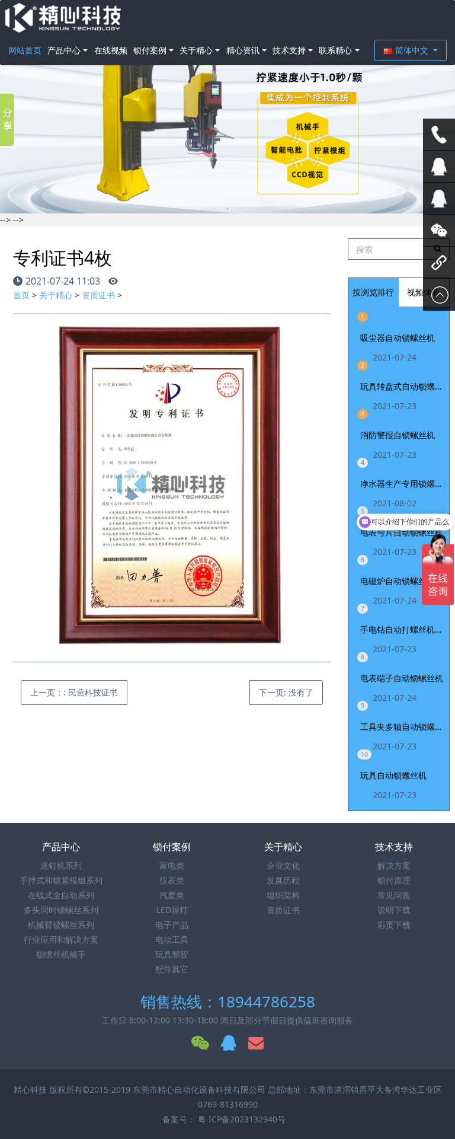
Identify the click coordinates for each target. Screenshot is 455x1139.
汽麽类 (171, 895)
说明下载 (394, 909)
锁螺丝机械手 (61, 954)
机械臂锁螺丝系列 (61, 924)
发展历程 (283, 880)
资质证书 (98, 295)
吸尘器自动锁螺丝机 (397, 337)
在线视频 (110, 50)
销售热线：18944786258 (227, 1001)
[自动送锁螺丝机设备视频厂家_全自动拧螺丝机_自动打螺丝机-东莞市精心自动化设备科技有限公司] (63, 18)
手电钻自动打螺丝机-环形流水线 (402, 629)
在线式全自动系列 (61, 895)
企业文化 (283, 865)
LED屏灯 (172, 909)
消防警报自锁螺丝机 (397, 435)
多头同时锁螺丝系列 (61, 909)
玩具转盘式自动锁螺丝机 (402, 386)
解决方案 (394, 865)
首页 (21, 295)
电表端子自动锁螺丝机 (401, 678)
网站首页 (24, 50)
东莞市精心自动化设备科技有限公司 (199, 1089)
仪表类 (171, 880)
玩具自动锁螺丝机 (393, 775)
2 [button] (227, 209)
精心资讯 (242, 50)
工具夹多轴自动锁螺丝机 (402, 726)
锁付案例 (149, 50)
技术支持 (289, 50)
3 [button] (242, 209)
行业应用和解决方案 (61, 939)
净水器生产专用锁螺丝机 (402, 483)
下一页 (286, 692)
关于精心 (196, 50)
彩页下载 (394, 924)
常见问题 (394, 895)
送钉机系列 (61, 865)
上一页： (74, 692)
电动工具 (171, 939)
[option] (227, 106)
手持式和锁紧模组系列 (61, 880)
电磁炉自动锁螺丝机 (397, 580)
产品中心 (64, 50)
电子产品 (171, 924)
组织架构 (283, 895)
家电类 (171, 865)
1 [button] (213, 209)
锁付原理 (394, 880)
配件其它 (171, 969)
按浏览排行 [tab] (373, 292)
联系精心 (335, 50)
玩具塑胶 (171, 954)
